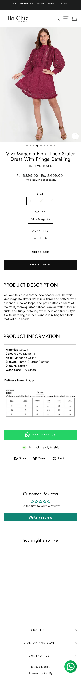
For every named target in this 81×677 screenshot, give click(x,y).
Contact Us (39, 655)
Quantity (40, 230)
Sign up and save (39, 642)
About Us (39, 630)
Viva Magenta (40, 219)
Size (40, 193)
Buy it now (40, 264)
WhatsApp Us (44, 434)
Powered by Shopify (40, 673)
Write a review (40, 517)
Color (40, 212)
